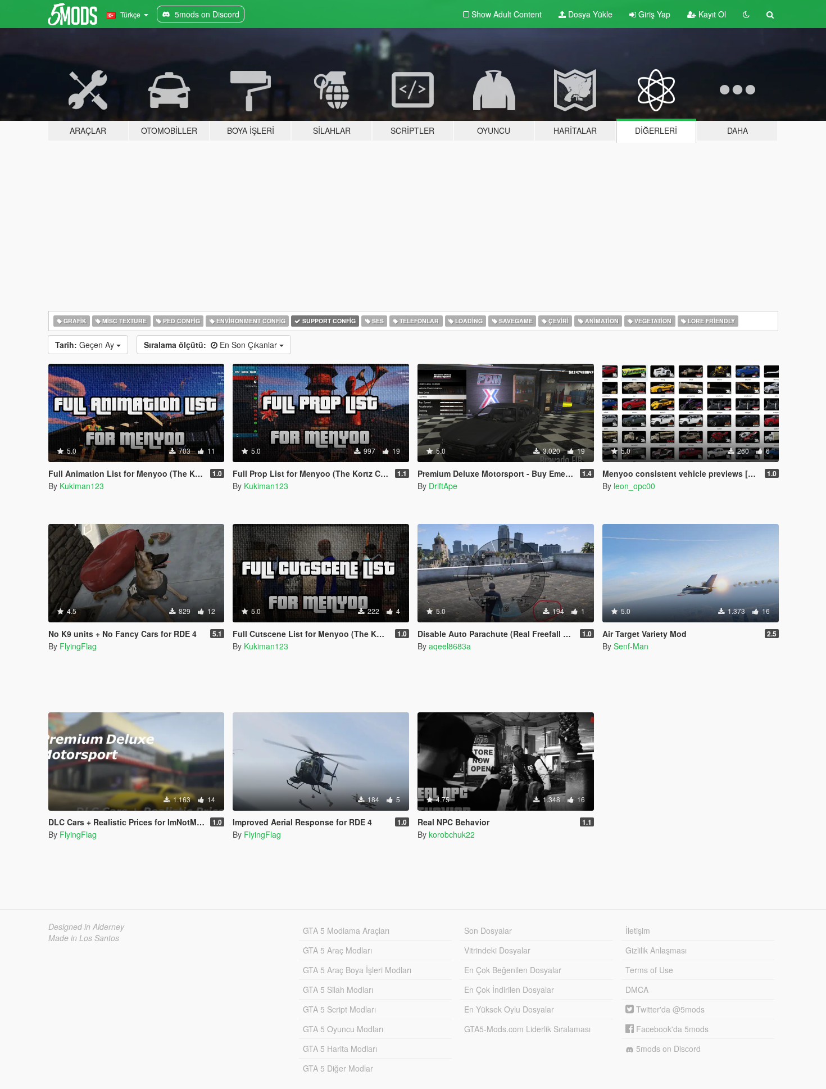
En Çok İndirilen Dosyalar (509, 989)
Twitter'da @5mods (669, 1009)
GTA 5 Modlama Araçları (346, 930)
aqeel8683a (450, 646)
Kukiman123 (82, 485)
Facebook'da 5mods (671, 1028)
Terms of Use (649, 969)
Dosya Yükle (589, 14)
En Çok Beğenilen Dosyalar (512, 969)
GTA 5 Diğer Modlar (338, 1068)
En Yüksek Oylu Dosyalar (509, 1009)
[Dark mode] (746, 14)
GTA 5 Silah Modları (338, 989)
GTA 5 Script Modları (339, 1009)
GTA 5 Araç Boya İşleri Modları (357, 969)
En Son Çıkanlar (211, 344)
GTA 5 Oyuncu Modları (343, 1028)
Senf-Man (631, 646)
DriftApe (443, 485)
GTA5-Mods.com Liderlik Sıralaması (527, 1028)
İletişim (637, 930)
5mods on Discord (667, 1048)
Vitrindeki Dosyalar (497, 950)
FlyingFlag (78, 646)
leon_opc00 (634, 485)
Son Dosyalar (488, 930)
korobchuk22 (452, 834)
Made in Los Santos (83, 937)
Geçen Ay (85, 344)
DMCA (636, 989)
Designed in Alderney (86, 926)
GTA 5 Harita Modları (340, 1048)
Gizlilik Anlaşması (656, 950)
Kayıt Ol (711, 14)
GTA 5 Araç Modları (337, 950)
